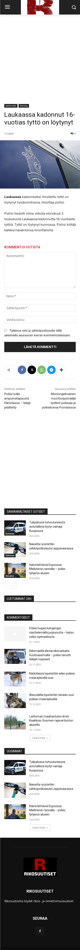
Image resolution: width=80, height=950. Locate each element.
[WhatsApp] (41, 370)
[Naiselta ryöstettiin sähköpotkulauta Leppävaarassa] (15, 549)
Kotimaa (24, 105)
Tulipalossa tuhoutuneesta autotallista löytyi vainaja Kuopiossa (47, 526)
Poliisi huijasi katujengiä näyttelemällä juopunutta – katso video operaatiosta (51, 632)
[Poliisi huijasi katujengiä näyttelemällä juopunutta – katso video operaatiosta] (15, 633)
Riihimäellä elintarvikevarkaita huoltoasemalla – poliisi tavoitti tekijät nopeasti (50, 655)
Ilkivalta (10, 575)
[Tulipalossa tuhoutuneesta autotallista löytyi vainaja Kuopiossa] (15, 527)
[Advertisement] (40, 57)
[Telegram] (51, 370)
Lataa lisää (38, 738)
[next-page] (13, 586)
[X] (32, 370)
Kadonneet (11, 105)
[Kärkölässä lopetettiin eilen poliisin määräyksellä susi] (15, 679)
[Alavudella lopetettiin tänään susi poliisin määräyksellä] (15, 700)
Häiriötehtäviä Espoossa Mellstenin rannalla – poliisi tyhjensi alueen (47, 569)
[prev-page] (7, 586)
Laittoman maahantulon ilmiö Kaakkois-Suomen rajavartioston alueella (51, 720)
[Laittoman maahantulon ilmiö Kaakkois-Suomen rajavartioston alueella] (15, 721)
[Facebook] (22, 370)
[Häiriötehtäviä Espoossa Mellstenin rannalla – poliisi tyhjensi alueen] (15, 570)
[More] (61, 370)
